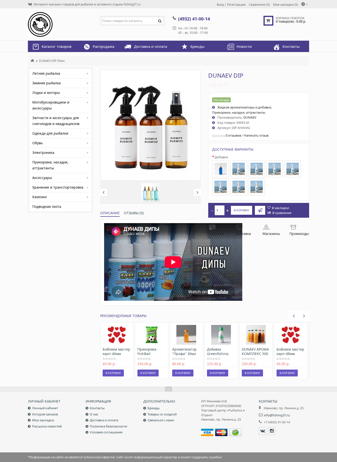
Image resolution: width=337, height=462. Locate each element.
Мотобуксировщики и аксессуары (50, 105)
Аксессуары (42, 177)
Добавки (221, 157)
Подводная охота (46, 206)
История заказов (45, 414)
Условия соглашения (106, 432)
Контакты (97, 408)
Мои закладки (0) (285, 4)
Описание (110, 213)
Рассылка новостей (47, 426)
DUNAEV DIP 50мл (52, 61)
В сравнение (281, 213)
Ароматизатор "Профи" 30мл (184, 351)
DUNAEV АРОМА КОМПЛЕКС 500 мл (255, 353)
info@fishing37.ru (277, 415)
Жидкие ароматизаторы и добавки (244, 107)
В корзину (241, 210)
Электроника (43, 152)
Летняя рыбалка (46, 73)
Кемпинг (39, 197)
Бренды (154, 408)
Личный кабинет (45, 408)
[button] (103, 192)
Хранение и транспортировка (57, 187)
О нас (94, 414)
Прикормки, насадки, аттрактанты (50, 165)
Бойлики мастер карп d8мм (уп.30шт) (290, 353)
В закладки (280, 208)
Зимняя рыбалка (46, 83)
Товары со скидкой (162, 414)
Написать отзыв (256, 135)
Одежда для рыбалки (50, 133)
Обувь (37, 143)
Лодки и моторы (46, 92)
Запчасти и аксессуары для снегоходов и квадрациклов (55, 120)
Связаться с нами (161, 420)
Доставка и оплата (104, 420)
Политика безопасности (108, 426)
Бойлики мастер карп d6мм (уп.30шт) (116, 353)
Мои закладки (43, 420)
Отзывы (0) (134, 213)
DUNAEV (249, 117)
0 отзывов (233, 135)
